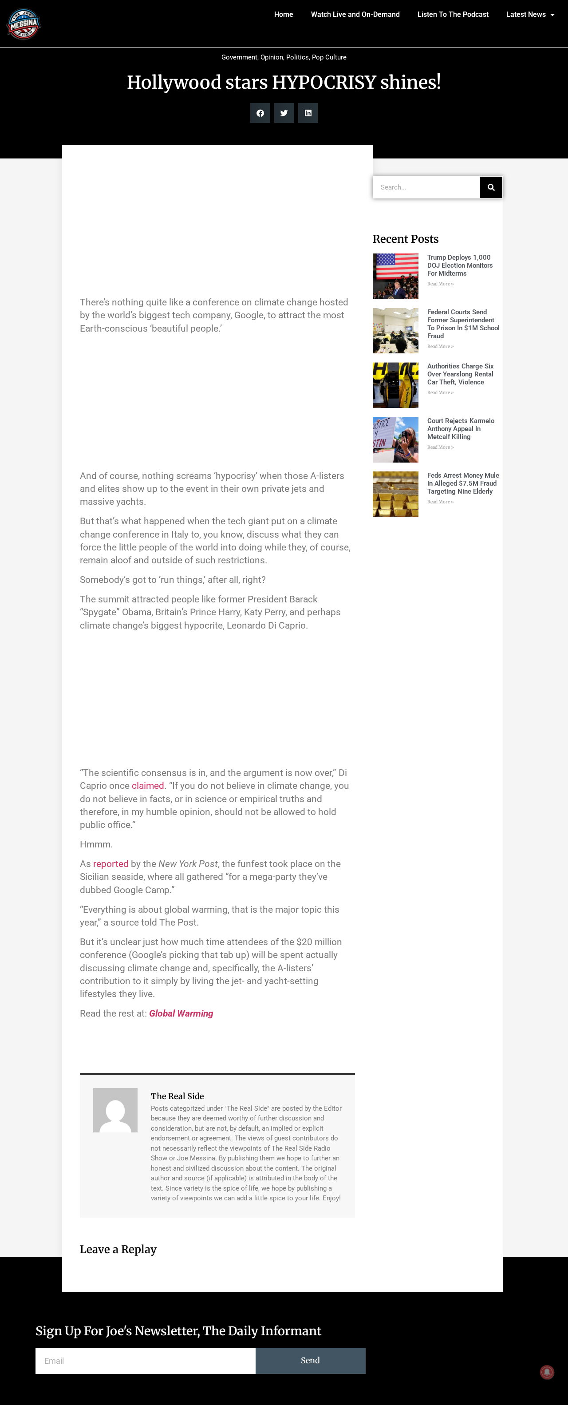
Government (239, 57)
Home (283, 14)
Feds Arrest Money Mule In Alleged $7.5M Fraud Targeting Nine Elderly (463, 483)
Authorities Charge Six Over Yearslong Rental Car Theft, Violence (460, 374)
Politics (297, 57)
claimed (148, 785)
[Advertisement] (217, 225)
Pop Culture (329, 57)
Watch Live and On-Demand (355, 14)
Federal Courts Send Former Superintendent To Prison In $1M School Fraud (463, 324)
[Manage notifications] (547, 1372)
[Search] (491, 187)
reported (111, 864)
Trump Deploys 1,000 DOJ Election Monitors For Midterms (460, 265)
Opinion (271, 57)
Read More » (440, 284)
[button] (260, 113)
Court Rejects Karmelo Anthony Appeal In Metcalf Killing (460, 429)
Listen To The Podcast (453, 14)
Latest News (526, 14)
